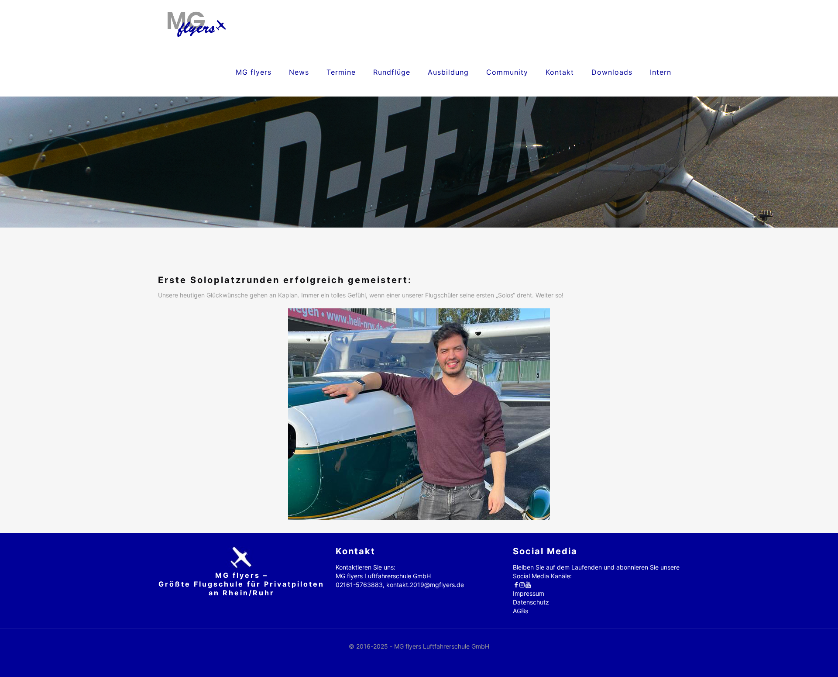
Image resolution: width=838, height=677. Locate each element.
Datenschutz (531, 602)
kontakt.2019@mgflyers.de (425, 584)
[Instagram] (522, 584)
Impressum (528, 593)
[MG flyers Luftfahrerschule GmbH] (196, 24)
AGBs (520, 611)
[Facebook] (516, 584)
